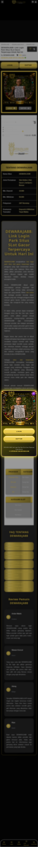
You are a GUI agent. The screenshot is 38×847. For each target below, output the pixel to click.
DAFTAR (19, 439)
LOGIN (19, 431)
